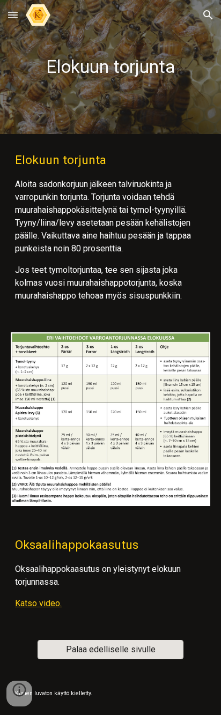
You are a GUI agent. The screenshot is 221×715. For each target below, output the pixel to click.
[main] (110, 67)
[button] (13, 14)
